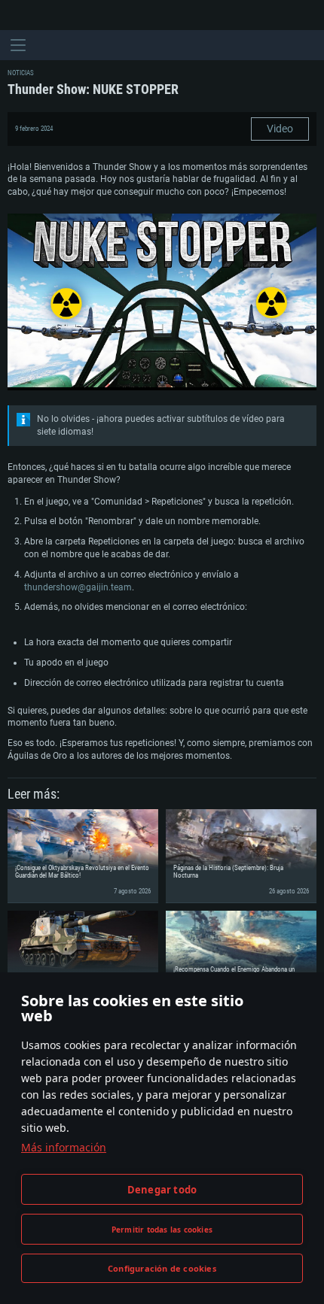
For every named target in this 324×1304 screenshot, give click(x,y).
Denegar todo (162, 1189)
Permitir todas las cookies (162, 1229)
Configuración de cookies (162, 1268)
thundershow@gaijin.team (78, 587)
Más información (63, 1147)
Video (280, 129)
